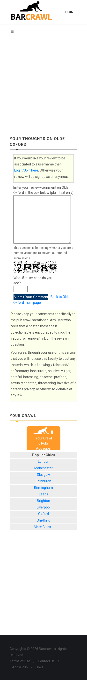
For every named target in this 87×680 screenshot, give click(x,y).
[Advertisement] (43, 85)
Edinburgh (43, 481)
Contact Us (46, 661)
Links (39, 667)
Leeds (43, 494)
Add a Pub (20, 667)
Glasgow (43, 475)
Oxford (43, 514)
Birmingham (43, 488)
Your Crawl (43, 438)
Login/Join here (26, 170)
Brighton (43, 501)
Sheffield (43, 520)
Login (68, 12)
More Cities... (43, 527)
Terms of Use (20, 661)
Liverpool (44, 507)
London (43, 461)
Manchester (43, 468)
